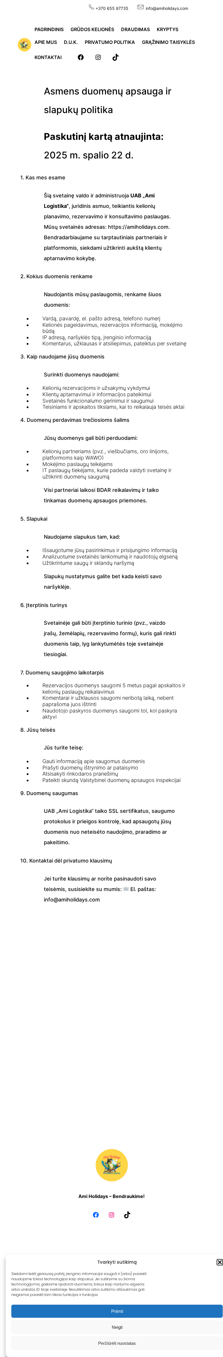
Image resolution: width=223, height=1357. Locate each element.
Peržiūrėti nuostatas (117, 1343)
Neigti (117, 1327)
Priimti (117, 1311)
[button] (220, 1262)
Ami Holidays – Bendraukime (110, 1196)
